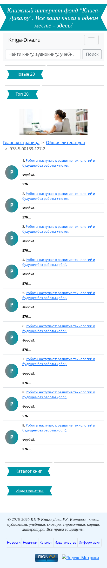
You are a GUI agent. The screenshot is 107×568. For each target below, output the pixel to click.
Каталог (45, 542)
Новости (14, 542)
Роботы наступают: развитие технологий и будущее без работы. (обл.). (58, 262)
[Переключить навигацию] (91, 40)
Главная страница (21, 142)
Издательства (65, 542)
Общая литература (65, 142)
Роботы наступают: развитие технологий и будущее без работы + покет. (58, 163)
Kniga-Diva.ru (24, 39)
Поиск (92, 54)
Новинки (30, 542)
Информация (89, 542)
